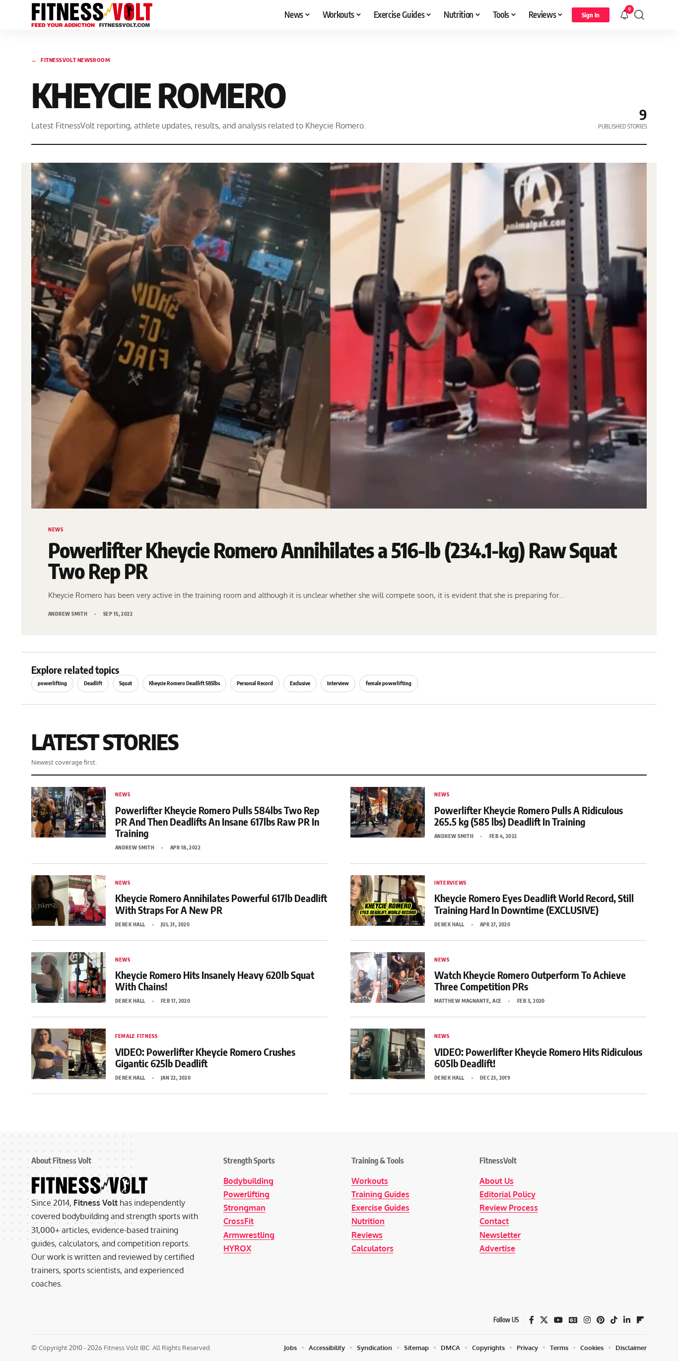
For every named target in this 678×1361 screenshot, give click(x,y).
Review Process (508, 1208)
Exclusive (300, 683)
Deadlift (93, 683)
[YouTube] (558, 1320)
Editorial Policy (507, 1194)
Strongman (244, 1208)
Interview (338, 683)
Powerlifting (246, 1194)
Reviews (367, 1235)
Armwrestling (248, 1235)
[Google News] (573, 1320)
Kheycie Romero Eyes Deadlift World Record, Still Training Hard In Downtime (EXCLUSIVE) (534, 903)
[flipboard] (640, 1320)
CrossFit (238, 1221)
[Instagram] (587, 1320)
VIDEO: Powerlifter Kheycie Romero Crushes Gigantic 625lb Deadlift (205, 1057)
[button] (591, 14)
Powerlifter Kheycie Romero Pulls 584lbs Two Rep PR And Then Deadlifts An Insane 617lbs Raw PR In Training (217, 821)
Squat (125, 683)
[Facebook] (532, 1320)
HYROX (237, 1248)
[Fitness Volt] (92, 15)
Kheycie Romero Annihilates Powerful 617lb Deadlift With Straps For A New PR (221, 903)
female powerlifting (388, 683)
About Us (496, 1181)
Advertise (497, 1248)
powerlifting (52, 683)
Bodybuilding (248, 1181)
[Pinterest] (600, 1320)
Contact (494, 1221)
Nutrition (368, 1221)
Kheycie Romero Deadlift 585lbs (184, 683)
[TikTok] (614, 1320)
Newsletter (500, 1235)
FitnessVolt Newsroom (70, 60)
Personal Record (255, 683)
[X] (544, 1320)
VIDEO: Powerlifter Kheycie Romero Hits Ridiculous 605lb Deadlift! (538, 1057)
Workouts (369, 1181)
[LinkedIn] (627, 1320)
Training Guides (380, 1194)
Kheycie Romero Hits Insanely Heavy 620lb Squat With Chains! (214, 980)
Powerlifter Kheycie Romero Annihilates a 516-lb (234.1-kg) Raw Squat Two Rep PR (332, 560)
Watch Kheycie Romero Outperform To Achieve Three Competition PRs (530, 980)
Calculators (372, 1248)
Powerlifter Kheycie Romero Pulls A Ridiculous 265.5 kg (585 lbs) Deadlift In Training (528, 816)
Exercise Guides (380, 1208)
